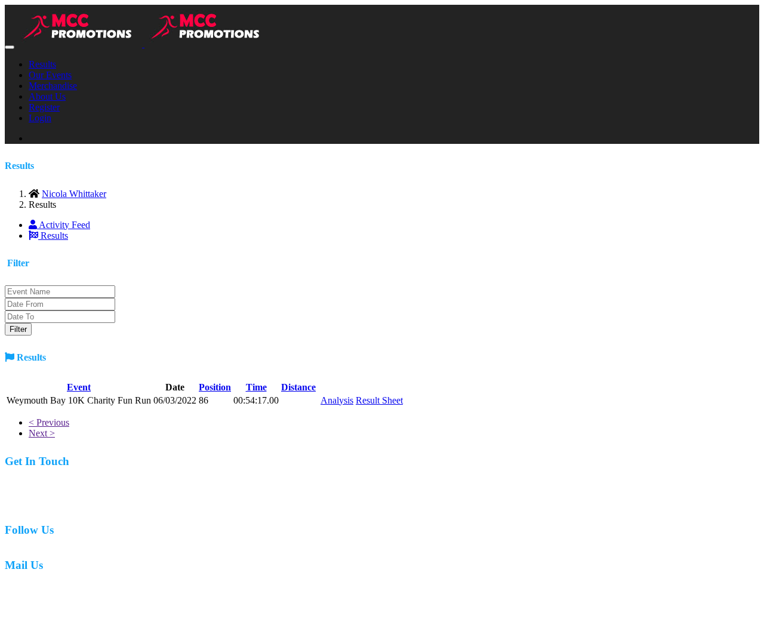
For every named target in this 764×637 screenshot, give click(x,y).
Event (79, 387)
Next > (42, 433)
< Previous (49, 422)
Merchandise (53, 86)
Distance (298, 387)
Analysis (337, 400)
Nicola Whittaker (74, 194)
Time (256, 387)
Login (40, 118)
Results (42, 64)
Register (44, 107)
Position (215, 387)
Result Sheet (379, 400)
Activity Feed (63, 225)
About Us (47, 96)
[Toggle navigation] (9, 47)
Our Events (50, 75)
